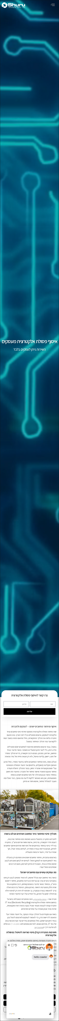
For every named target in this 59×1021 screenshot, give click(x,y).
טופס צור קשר (38, 927)
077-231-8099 (15, 924)
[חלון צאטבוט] (30, 980)
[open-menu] (53, 5)
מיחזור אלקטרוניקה (40, 899)
